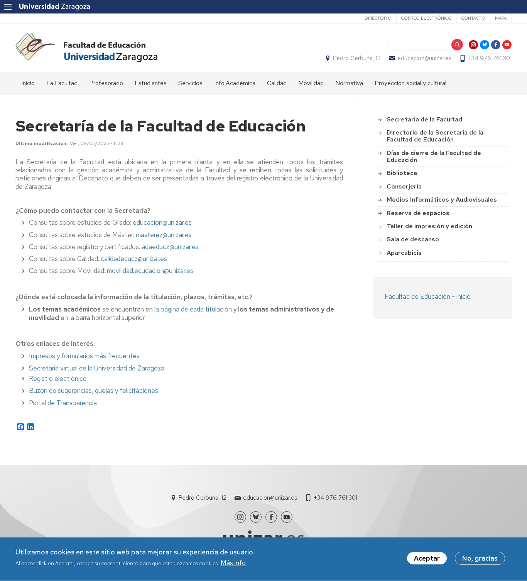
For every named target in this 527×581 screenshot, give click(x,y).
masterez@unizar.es (164, 235)
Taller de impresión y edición (429, 226)
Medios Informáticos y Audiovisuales (442, 199)
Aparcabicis (404, 253)
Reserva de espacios (418, 213)
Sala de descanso (413, 239)
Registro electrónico (58, 378)
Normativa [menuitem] (349, 83)
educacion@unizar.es (424, 58)
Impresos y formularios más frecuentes (84, 356)
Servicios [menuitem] (190, 83)
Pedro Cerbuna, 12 (357, 58)
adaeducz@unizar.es (170, 247)
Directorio (378, 18)
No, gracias (480, 558)
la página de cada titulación (193, 309)
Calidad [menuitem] (277, 83)
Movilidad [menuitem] (311, 83)
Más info (233, 563)
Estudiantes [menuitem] (151, 83)
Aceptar (427, 558)
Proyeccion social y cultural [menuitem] (410, 83)
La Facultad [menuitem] (62, 83)
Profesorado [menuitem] (106, 83)
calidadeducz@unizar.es (134, 258)
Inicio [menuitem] (28, 83)
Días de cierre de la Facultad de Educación (434, 156)
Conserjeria (404, 186)
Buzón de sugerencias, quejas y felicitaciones (93, 390)
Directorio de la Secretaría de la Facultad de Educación (435, 135)
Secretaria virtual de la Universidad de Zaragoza (96, 368)
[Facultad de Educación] (86, 47)
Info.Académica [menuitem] (234, 83)
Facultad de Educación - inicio (428, 296)
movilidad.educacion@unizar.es (150, 270)
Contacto (473, 18)
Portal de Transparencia (63, 403)
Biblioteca (402, 173)
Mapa (501, 18)
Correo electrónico (426, 18)
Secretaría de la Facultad (424, 119)
